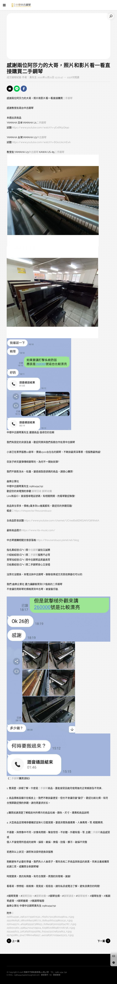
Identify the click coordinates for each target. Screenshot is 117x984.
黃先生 (33, 77)
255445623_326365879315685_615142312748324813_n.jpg (39, 931)
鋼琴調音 (69, 895)
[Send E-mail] (10, 89)
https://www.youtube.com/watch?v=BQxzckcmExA (41, 142)
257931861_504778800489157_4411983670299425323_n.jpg (40, 935)
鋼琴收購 (47, 491)
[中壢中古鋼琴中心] (21, 5)
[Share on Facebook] (24, 89)
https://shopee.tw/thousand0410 (32, 510)
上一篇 (15, 941)
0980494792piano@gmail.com (27, 975)
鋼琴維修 (82, 895)
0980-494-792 (61, 972)
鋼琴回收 (36, 491)
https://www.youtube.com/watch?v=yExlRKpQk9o (40, 127)
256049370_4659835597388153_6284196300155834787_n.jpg (41, 924)
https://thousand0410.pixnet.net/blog (57, 540)
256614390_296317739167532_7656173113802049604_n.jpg (40, 916)
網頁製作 (44, 975)
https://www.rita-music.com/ (38, 530)
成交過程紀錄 (14, 77)
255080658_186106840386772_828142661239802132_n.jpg (40, 920)
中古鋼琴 (41, 137)
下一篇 (102, 941)
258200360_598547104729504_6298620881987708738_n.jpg (41, 927)
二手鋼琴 (68, 98)
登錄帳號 (56, 975)
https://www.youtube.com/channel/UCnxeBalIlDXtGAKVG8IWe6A (61, 520)
